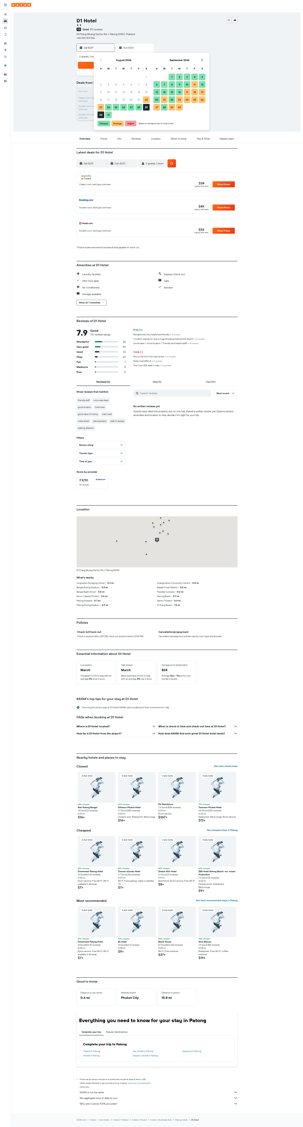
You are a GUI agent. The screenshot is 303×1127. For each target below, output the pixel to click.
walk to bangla (117, 421)
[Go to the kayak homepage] (21, 5)
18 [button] (116, 99)
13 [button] (131, 92)
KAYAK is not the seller (92, 1092)
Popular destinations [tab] (117, 1031)
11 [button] (116, 92)
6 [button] (131, 84)
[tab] (103, 382)
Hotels (93, 1120)
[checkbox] (92, 482)
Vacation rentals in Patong (145, 1055)
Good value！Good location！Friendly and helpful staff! (165, 343)
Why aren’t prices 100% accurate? (98, 1103)
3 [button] (108, 84)
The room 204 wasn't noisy (152, 365)
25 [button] (116, 107)
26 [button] (123, 107)
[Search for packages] (5, 34)
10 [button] (108, 92)
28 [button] (138, 107)
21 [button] (139, 99)
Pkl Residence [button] (165, 804)
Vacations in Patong (191, 1051)
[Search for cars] (5, 28)
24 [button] (108, 107)
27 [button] (131, 107)
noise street (83, 421)
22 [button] (146, 99)
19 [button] (123, 99)
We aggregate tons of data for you (98, 1098)
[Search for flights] (5, 14)
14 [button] (139, 92)
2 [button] (101, 84)
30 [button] (100, 114)
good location (84, 407)
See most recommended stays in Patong (217, 900)
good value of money (88, 414)
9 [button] (101, 92)
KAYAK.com (81, 1120)
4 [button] (116, 84)
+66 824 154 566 (86, 37)
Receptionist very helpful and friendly (156, 334)
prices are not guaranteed (139, 1083)
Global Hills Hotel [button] (167, 871)
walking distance (86, 428)
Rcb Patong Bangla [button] (87, 807)
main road (107, 414)
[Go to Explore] (5, 50)
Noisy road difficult (147, 361)
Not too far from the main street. (154, 356)
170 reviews (96, 29)
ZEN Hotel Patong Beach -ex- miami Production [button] (217, 873)
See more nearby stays (226, 766)
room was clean (101, 400)
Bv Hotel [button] (122, 941)
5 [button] (123, 84)
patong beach (100, 421)
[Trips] (5, 65)
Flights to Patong (92, 1051)
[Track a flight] (5, 56)
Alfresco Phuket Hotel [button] (129, 807)
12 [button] (123, 92)
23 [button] (100, 107)
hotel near (100, 407)
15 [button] (146, 92)
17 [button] (108, 99)
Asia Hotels (104, 1120)
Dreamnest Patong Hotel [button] (90, 871)
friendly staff (84, 400)
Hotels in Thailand (120, 1120)
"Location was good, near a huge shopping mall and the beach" (169, 338)
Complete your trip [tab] (91, 1031)
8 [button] (146, 84)
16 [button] (101, 99)
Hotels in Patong (92, 1055)
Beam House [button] (164, 941)
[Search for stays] (5, 21)
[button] (5, 4)
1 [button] (146, 77)
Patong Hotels (181, 1120)
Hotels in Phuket (139, 1120)
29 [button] (146, 107)
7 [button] (138, 84)
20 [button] (131, 99)
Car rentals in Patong (143, 1051)
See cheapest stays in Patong (222, 830)
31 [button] (108, 114)
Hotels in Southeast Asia (160, 1120)
